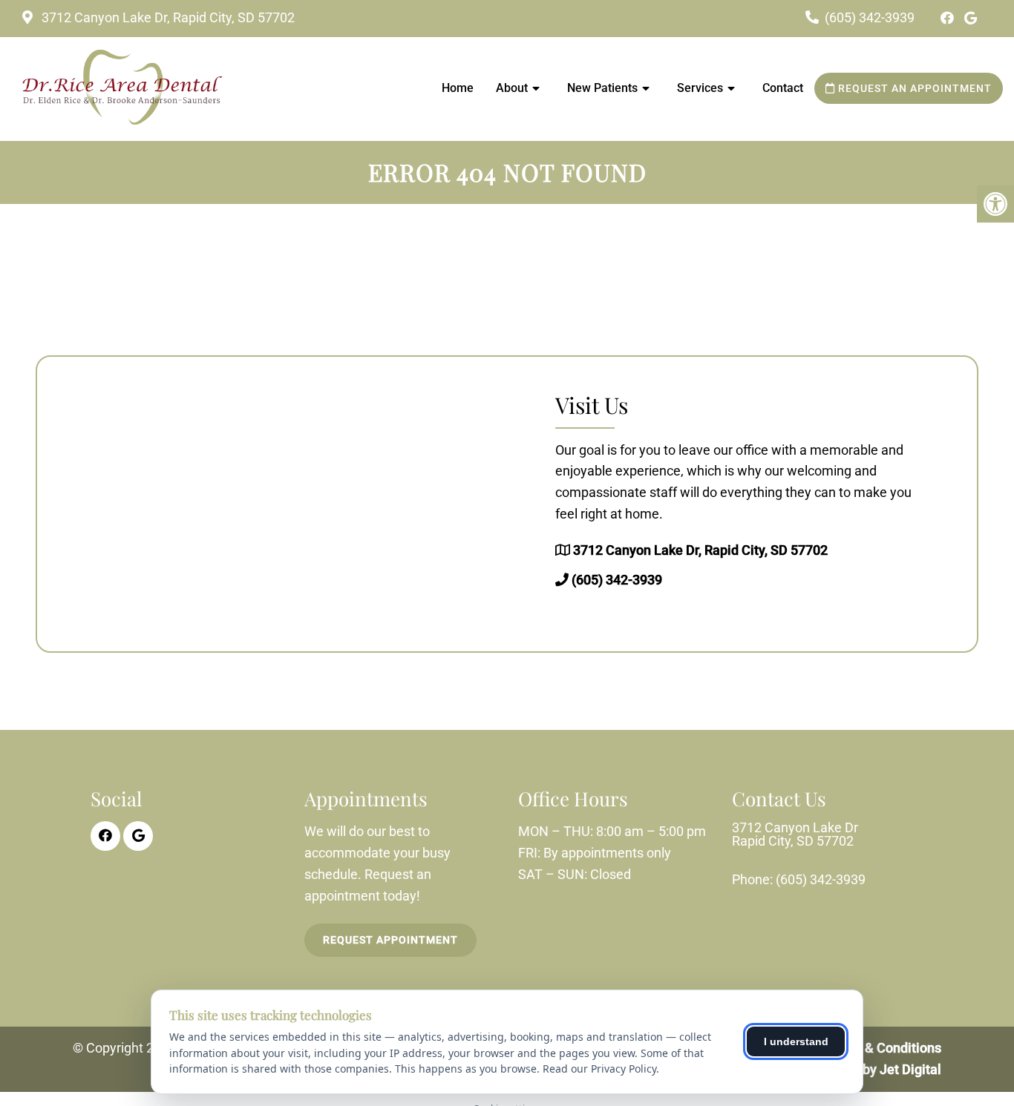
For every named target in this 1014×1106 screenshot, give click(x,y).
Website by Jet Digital (876, 1069)
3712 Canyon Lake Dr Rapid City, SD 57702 (795, 834)
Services (700, 88)
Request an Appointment (913, 88)
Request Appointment (390, 940)
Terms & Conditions (882, 1048)
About (512, 88)
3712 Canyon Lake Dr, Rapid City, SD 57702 (167, 17)
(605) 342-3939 (870, 17)
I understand (796, 1041)
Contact (782, 88)
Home (458, 88)
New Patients (602, 88)
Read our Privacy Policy (599, 1068)
